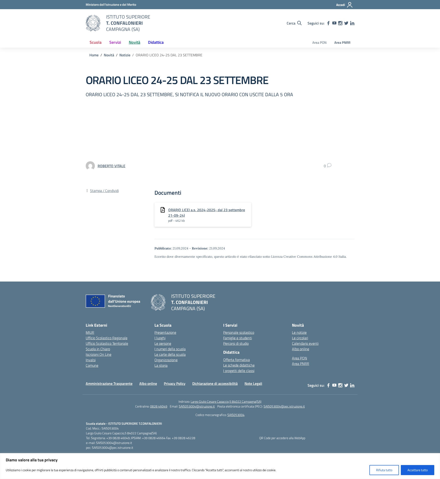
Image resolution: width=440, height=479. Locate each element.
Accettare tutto (417, 470)
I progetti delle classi (238, 370)
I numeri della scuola (170, 349)
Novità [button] (134, 42)
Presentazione (165, 332)
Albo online (300, 349)
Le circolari (300, 338)
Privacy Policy (174, 383)
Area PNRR (342, 42)
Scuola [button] (96, 42)
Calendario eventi (305, 343)
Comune (92, 365)
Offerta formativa (236, 359)
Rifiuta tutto (384, 470)
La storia (161, 365)
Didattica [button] (156, 42)
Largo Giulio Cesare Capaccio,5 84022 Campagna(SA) (226, 401)
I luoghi (159, 338)
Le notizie (299, 332)
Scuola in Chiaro (98, 349)
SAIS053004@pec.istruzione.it (284, 406)
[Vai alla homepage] (93, 23)
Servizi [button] (115, 42)
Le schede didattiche (239, 365)
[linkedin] (352, 23)
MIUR (90, 332)
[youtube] (334, 23)
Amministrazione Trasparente (109, 383)
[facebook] (328, 23)
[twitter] (346, 23)
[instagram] (340, 23)
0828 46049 (158, 406)
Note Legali (253, 383)
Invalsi (91, 360)
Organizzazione (166, 360)
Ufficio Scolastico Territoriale (107, 343)
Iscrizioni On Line (98, 354)
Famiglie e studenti (237, 338)
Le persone (162, 343)
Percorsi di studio (236, 343)
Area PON (319, 42)
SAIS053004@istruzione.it (197, 406)
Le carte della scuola (170, 354)
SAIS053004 (236, 414)
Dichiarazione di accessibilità (215, 383)
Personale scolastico (238, 332)
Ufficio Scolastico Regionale (106, 338)
